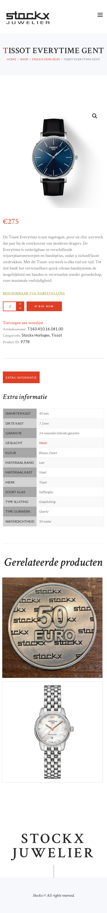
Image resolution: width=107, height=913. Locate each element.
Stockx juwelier (53, 846)
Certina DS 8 (52, 690)
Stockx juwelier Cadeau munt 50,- (52, 585)
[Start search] (99, 548)
